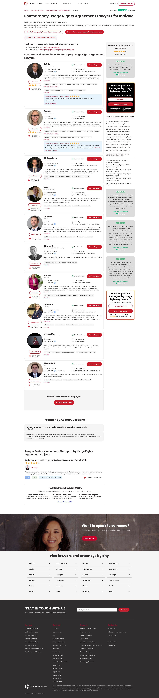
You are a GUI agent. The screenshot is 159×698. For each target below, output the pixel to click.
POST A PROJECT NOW (65, 502)
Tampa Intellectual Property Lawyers (118, 147)
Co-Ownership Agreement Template (67, 262)
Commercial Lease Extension (68, 137)
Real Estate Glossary (86, 649)
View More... (47, 92)
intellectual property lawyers (51, 47)
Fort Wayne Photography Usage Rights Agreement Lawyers (118, 170)
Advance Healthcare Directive (52, 352)
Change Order (82, 90)
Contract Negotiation (32, 642)
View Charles (35, 264)
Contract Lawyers (37, 10)
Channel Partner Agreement (52, 137)
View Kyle (34, 205)
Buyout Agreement (72, 295)
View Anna (35, 129)
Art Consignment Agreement (63, 176)
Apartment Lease (60, 325)
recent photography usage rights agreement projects (57, 50)
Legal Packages (58, 668)
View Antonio (35, 322)
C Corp (87, 176)
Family (69, 84)
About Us (55, 629)
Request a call (89, 538)
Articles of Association (78, 176)
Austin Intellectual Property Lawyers (117, 121)
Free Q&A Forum (85, 632)
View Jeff (34, 82)
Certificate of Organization (86, 295)
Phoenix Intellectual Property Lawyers (118, 142)
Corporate (90, 131)
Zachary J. (34, 467)
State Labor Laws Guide (87, 655)
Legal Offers (57, 665)
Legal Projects (57, 678)
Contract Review (30, 645)
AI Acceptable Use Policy (64, 205)
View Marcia (35, 293)
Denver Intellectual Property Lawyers (118, 132)
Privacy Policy (112, 642)
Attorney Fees (57, 632)
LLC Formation (57, 682)
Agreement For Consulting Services (54, 90)
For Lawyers (56, 652)
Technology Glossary (87, 662)
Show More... (47, 81)
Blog (54, 635)
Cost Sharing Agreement (86, 237)
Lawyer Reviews (58, 658)
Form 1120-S (87, 205)
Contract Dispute (30, 635)
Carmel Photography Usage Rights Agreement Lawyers (117, 161)
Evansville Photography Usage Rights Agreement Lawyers (117, 166)
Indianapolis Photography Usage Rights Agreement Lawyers (118, 175)
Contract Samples (59, 642)
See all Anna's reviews (51, 150)
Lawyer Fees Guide (86, 635)
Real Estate (76, 84)
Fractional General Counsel (34, 649)
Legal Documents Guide (88, 642)
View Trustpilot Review (120, 73)
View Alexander (35, 381)
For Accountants (58, 655)
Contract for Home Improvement (69, 237)
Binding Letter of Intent (70, 90)
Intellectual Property (80, 131)
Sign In (113, 4)
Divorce (88, 84)
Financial (94, 84)
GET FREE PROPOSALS (126, 4)
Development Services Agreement (84, 325)
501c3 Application (49, 176)
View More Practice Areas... (51, 87)
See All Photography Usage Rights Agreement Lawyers (119, 184)
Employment (54, 84)
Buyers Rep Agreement (50, 262)
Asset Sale (47, 295)
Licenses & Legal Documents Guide (91, 645)
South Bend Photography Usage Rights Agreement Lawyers (118, 179)
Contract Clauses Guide (88, 629)
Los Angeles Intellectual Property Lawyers (119, 137)
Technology (62, 84)
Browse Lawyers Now (64, 402)
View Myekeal (35, 351)
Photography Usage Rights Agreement (58, 10)
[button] (39, 563)
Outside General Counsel (33, 652)
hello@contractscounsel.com (117, 632)
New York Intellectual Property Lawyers (118, 139)
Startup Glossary (85, 652)
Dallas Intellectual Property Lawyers (117, 129)
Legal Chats (84, 639)
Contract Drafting (31, 639)
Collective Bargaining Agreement (53, 379)
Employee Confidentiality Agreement (86, 352)
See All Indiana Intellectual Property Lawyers (118, 150)
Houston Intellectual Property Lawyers (118, 134)
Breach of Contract (31, 629)
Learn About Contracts (60, 662)
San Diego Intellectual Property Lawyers (118, 144)
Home (26, 10)
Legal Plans (56, 672)
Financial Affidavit (77, 205)
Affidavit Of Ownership (50, 205)
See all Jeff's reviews (50, 103)
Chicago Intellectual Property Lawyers (118, 126)
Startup (82, 84)
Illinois (27, 477)
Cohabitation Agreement (68, 352)
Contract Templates (59, 645)
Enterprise (56, 649)
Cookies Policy (70, 325)
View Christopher (35, 176)
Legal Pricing (57, 675)
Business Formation (31, 632)
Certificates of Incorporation (52, 237)
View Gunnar (34, 234)
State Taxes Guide (86, 658)
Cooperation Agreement (70, 379)
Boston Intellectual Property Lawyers (117, 124)
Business (47, 84)
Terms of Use (112, 645)
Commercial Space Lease (84, 137)
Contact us (111, 629)
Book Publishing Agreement (59, 295)
